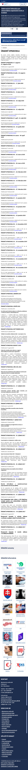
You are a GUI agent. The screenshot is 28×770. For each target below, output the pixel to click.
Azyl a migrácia (5, 721)
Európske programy (7, 717)
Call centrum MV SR (6, 754)
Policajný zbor (5, 719)
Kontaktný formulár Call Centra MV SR (10, 701)
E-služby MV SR (5, 743)
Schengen (4, 728)
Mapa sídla (11, 763)
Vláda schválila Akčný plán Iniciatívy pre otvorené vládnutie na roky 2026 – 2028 (12, 11)
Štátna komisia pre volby (8, 713)
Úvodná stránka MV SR (6, 33)
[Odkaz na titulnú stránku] (6, 4)
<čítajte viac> (8, 326)
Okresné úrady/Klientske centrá (10, 715)
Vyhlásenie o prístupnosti (7, 764)
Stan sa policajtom (6, 741)
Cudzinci (4, 749)
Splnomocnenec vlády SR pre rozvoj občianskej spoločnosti (13, 35)
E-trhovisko (5, 756)
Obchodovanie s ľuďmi (7, 747)
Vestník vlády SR (6, 745)
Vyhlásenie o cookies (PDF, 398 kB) (9, 766)
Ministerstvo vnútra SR (7, 711)
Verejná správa (5, 723)
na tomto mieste (13, 70)
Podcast (4, 739)
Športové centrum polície (8, 732)
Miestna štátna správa (7, 750)
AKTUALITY (5, 47)
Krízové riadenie (6, 726)
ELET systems (4, 763)
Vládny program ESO (7, 752)
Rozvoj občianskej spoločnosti (9, 730)
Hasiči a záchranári (6, 724)
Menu (23, 4)
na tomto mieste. (18, 265)
